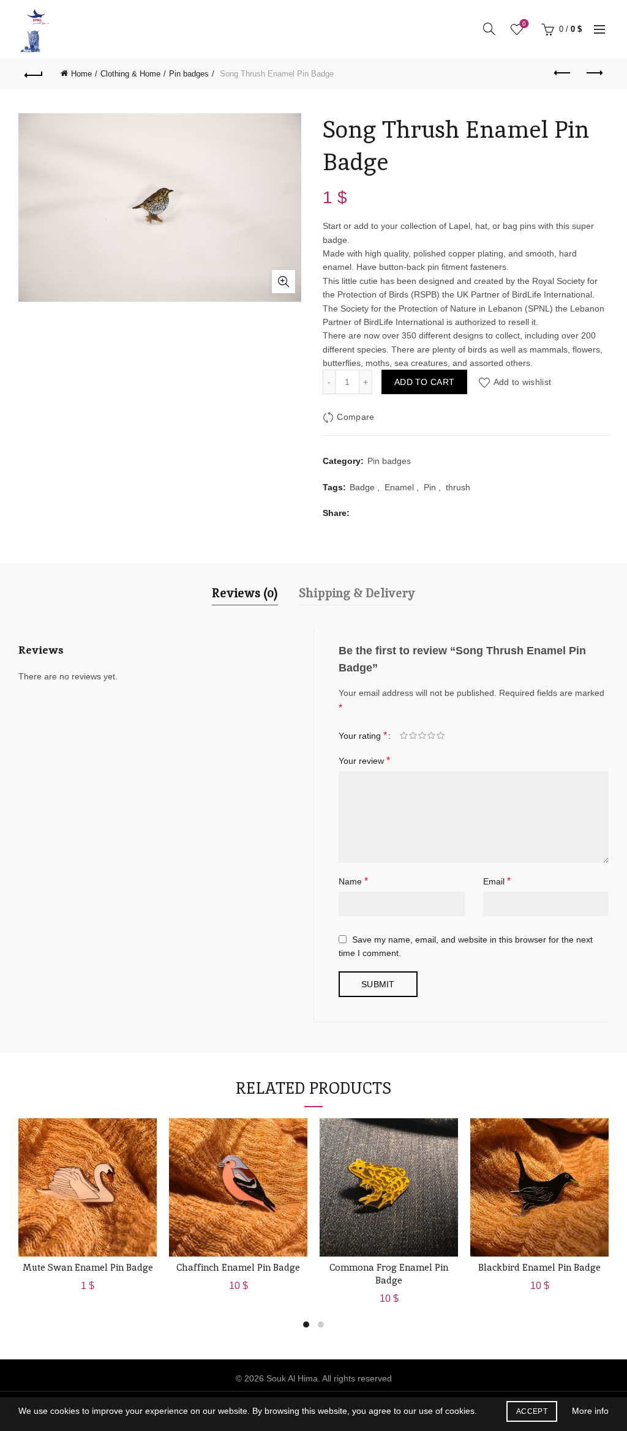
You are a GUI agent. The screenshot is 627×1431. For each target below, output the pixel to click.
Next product (593, 73)
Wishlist (524, 23)
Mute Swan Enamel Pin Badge (88, 1267)
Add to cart (424, 382)
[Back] (33, 73)
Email (497, 881)
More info (590, 1411)
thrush (458, 487)
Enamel (399, 487)
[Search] (489, 29)
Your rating (363, 735)
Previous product (562, 73)
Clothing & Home (130, 73)
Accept (531, 1411)
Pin (430, 487)
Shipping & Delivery (357, 593)
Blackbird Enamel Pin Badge (539, 1267)
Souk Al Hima (292, 1378)
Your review (364, 760)
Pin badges (189, 73)
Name (353, 881)
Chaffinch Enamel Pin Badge (238, 1267)
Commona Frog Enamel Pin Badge (388, 1273)
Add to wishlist (522, 382)
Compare (355, 417)
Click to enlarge (283, 281)
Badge (362, 487)
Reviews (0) (245, 593)
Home (81, 73)
